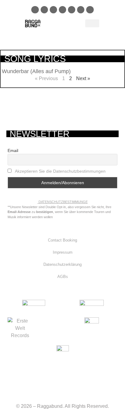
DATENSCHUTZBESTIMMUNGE (63, 202)
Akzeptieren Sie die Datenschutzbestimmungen (60, 171)
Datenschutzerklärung (62, 264)
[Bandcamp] (80, 9)
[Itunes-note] (89, 9)
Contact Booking (62, 240)
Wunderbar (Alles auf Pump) (36, 71)
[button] (92, 23)
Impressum (63, 252)
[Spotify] (53, 9)
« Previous (46, 78)
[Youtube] (71, 9)
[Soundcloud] (62, 9)
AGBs (62, 276)
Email (13, 150)
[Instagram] (44, 9)
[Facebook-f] (35, 9)
